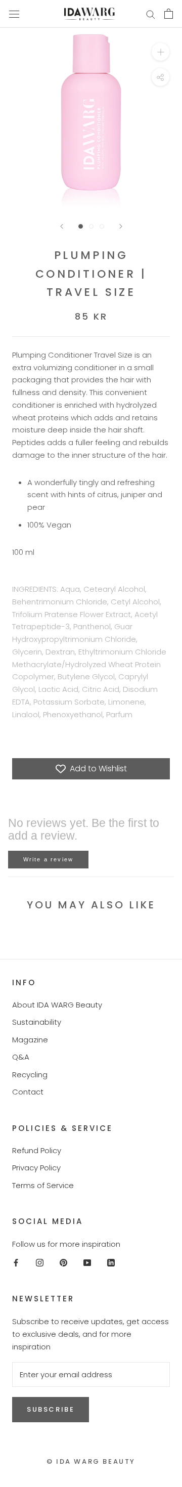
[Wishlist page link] (126, 14)
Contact (27, 1091)
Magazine (30, 1039)
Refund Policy (36, 1150)
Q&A (20, 1057)
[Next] (120, 226)
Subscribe (50, 1409)
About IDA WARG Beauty (57, 1004)
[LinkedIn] (111, 1262)
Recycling (30, 1074)
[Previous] (61, 226)
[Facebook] (16, 1262)
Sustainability (36, 1022)
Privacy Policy (36, 1167)
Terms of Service (43, 1185)
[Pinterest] (63, 1262)
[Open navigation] (14, 14)
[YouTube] (87, 1262)
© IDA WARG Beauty (91, 1461)
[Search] (150, 14)
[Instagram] (39, 1262)
